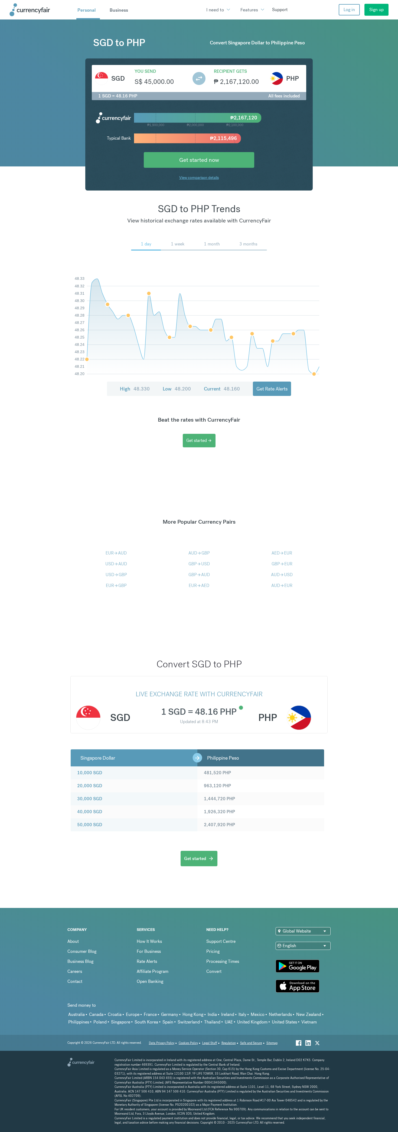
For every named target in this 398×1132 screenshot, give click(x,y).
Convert (213, 971)
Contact (74, 981)
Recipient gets (230, 71)
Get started (199, 440)
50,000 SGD (89, 825)
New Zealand (308, 1014)
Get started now (199, 159)
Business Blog (80, 961)
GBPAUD (199, 575)
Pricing (213, 951)
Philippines (78, 1022)
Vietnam (309, 1022)
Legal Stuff (209, 1043)
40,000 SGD (89, 812)
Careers (74, 971)
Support (280, 9)
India (212, 1014)
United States (284, 1022)
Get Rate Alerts (272, 389)
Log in (349, 9)
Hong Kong (192, 1014)
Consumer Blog (81, 951)
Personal (86, 10)
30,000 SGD (89, 799)
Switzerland (189, 1022)
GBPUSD (199, 564)
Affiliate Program (152, 971)
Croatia (115, 1014)
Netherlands (280, 1014)
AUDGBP (199, 553)
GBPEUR (282, 564)
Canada (96, 1014)
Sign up (376, 9)
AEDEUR (282, 553)
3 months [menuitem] (248, 244)
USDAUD (116, 564)
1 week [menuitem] (177, 244)
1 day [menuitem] (146, 244)
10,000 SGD (89, 773)
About (73, 941)
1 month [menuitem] (212, 244)
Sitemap (272, 1043)
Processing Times (222, 961)
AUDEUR (281, 585)
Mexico (258, 1014)
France (150, 1014)
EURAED (199, 585)
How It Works (149, 941)
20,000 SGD (89, 786)
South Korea (146, 1022)
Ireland (227, 1014)
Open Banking (150, 981)
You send (145, 71)
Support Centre (221, 941)
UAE (229, 1022)
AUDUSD (282, 575)
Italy (242, 1014)
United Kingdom (252, 1022)
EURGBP (116, 585)
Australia (76, 1014)
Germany (169, 1014)
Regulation (228, 1043)
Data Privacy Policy (161, 1043)
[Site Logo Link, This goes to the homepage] (41, 9)
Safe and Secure (251, 1043)
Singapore (120, 1022)
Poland (100, 1022)
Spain (167, 1022)
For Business (149, 951)
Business (119, 10)
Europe (132, 1014)
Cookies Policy (188, 1043)
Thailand (212, 1022)
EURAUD (116, 553)
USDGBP (116, 575)
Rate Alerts (147, 961)
